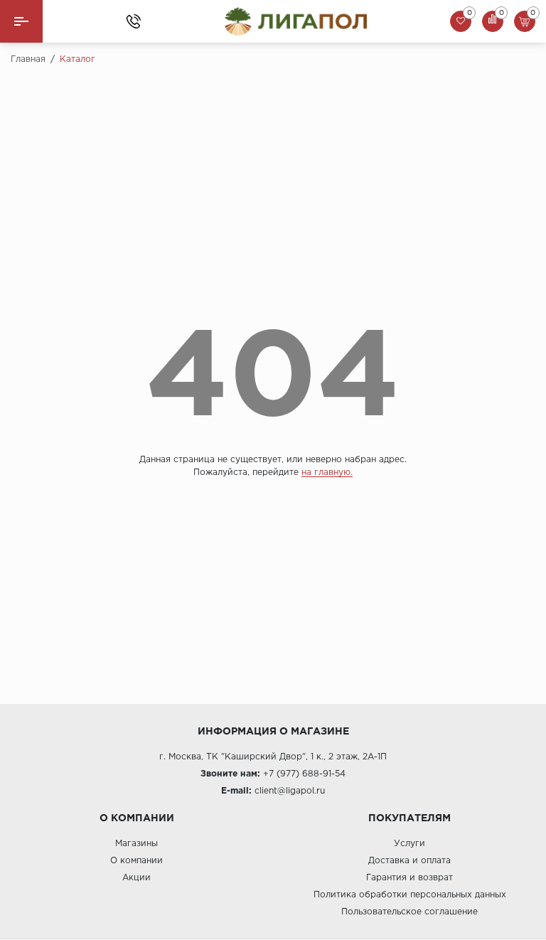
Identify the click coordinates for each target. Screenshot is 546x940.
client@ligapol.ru (290, 791)
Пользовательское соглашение (409, 912)
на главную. (327, 472)
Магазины (136, 844)
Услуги (409, 844)
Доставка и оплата (409, 861)
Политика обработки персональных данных (410, 895)
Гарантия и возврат (409, 878)
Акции (136, 878)
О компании (136, 861)
